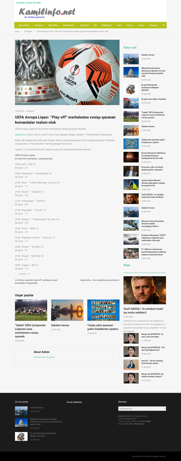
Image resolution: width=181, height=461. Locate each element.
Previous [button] (17, 322)
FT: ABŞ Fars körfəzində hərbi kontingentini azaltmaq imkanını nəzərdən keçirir (153, 252)
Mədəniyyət (68, 25)
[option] (31, 320)
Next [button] (118, 322)
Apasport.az (21, 134)
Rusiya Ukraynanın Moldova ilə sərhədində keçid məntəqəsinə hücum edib (153, 155)
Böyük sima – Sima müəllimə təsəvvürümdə (99, 280)
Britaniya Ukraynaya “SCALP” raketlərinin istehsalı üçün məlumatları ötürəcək (153, 237)
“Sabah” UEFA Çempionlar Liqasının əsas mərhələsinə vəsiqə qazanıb (153, 115)
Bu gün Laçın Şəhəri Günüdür (153, 99)
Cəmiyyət (38, 25)
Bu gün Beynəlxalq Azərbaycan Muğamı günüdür (150, 87)
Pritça (130, 25)
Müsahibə (53, 25)
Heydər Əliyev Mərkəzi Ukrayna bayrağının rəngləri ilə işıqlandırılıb (153, 183)
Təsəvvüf (84, 25)
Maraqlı (153, 25)
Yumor (141, 25)
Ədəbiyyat (107, 25)
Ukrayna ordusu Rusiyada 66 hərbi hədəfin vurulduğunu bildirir (152, 223)
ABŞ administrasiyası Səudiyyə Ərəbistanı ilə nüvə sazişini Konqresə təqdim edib (46, 421)
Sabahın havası (60, 325)
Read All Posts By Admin (44, 357)
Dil (95, 25)
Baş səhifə (24, 25)
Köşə (119, 25)
